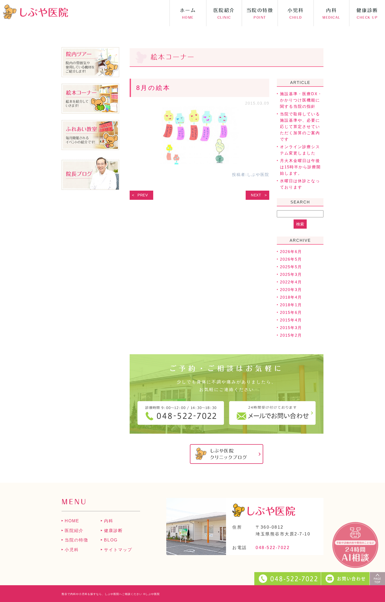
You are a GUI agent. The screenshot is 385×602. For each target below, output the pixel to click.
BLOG (111, 540)
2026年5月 (291, 259)
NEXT (256, 195)
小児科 (72, 549)
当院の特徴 (76, 540)
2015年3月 (291, 327)
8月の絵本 (153, 87)
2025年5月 (291, 267)
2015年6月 (291, 312)
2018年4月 (291, 297)
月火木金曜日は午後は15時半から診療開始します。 (300, 166)
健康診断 (113, 530)
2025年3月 (291, 274)
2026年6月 (291, 251)
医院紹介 (74, 530)
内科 (108, 521)
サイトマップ (118, 549)
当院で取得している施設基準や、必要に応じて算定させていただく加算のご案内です (300, 126)
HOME (72, 521)
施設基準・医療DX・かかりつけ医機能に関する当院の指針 (301, 100)
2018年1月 (291, 305)
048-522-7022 (273, 547)
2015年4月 (291, 320)
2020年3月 (291, 289)
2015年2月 (291, 335)
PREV (143, 195)
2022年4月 (291, 282)
